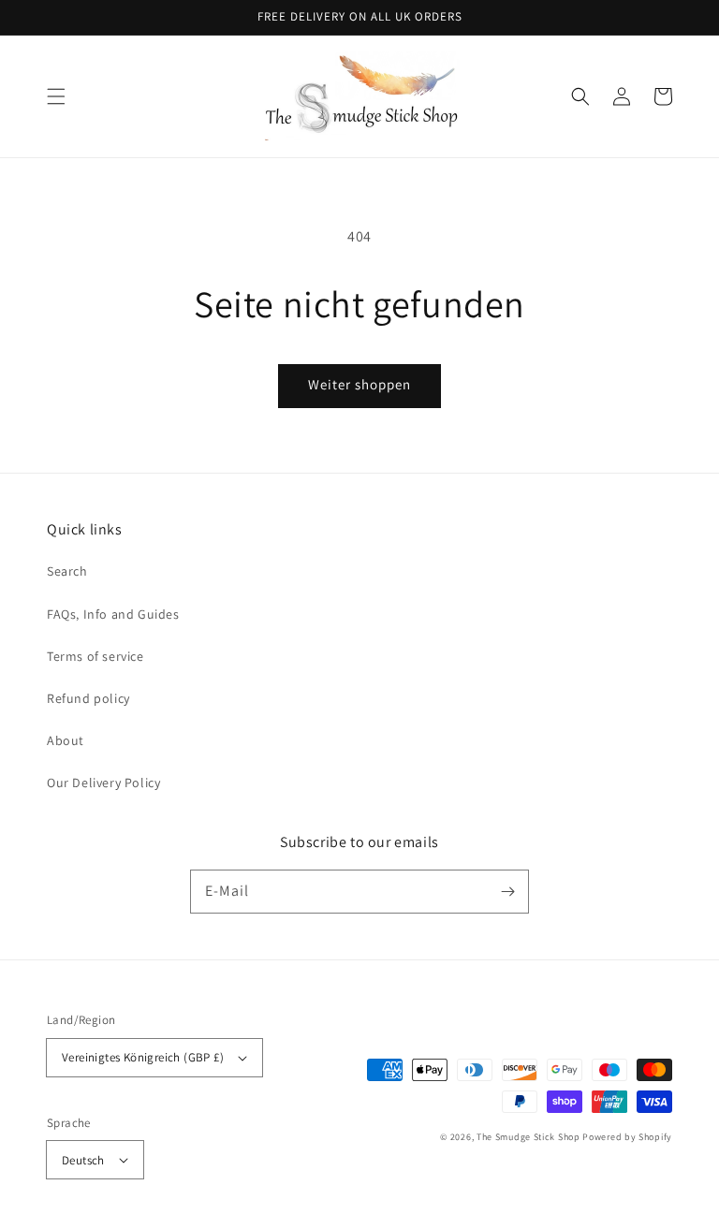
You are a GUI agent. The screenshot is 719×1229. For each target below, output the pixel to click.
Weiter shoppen (359, 384)
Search (67, 571)
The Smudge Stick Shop (528, 1137)
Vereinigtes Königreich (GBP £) (143, 1057)
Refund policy (88, 698)
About (65, 740)
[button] (56, 96)
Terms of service (95, 656)
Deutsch (83, 1160)
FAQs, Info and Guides (113, 614)
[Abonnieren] (507, 891)
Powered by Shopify (627, 1137)
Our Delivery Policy (103, 782)
